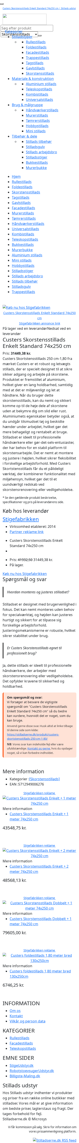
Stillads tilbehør (39, 141)
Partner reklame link (27, 531)
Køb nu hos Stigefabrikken (25, 573)
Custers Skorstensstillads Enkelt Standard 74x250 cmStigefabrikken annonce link (39, 318)
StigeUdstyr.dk (22, 1065)
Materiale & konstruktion (33, 78)
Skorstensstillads (40, 73)
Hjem (16, 176)
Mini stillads (36, 131)
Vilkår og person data (27, 1021)
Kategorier (14, 31)
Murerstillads (37, 115)
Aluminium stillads (41, 83)
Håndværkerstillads (42, 110)
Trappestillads (37, 57)
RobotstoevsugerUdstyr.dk (32, 1070)
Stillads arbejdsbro (41, 152)
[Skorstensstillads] (44, 779)
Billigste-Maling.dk (25, 1076)
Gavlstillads (35, 68)
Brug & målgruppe (27, 104)
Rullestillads (36, 42)
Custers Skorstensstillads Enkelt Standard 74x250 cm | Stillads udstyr (39, 8)
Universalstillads (39, 99)
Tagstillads (34, 62)
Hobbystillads (37, 125)
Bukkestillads (37, 162)
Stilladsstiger (36, 157)
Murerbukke (36, 167)
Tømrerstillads (38, 120)
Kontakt (16, 1016)
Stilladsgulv (35, 146)
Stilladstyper (22, 36)
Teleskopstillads (39, 89)
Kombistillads (37, 94)
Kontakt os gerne (38, 748)
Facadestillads (37, 52)
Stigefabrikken (21, 519)
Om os (15, 1010)
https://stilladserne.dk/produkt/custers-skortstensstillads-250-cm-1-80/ (33, 736)
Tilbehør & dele (24, 136)
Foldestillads (36, 47)
